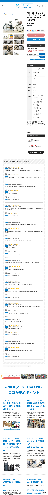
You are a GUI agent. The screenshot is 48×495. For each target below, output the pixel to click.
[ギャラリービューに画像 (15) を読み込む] (16, 52)
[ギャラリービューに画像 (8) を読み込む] (21, 41)
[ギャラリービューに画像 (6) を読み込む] (10, 41)
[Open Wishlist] (42, 6)
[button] (2, 6)
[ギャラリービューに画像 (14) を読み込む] (10, 52)
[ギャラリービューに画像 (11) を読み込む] (16, 47)
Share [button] (29, 132)
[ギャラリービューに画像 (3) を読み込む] (16, 36)
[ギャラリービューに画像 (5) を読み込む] (5, 41)
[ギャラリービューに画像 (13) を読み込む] (5, 52)
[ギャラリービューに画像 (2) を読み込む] (10, 36)
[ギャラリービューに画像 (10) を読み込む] (10, 47)
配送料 (30, 27)
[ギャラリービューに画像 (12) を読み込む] (21, 47)
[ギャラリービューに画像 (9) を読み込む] (5, 47)
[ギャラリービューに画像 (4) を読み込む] (21, 36)
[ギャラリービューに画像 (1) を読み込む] (5, 36)
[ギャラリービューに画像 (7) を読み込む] (16, 41)
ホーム (5, 366)
